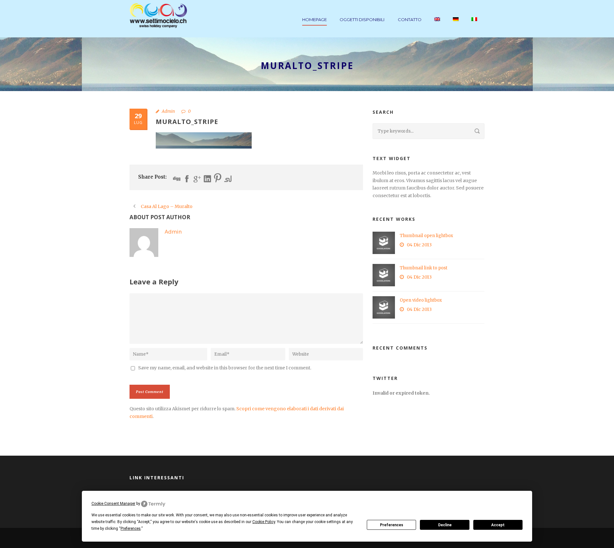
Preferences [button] (131, 528)
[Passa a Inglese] (437, 26)
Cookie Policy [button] (263, 522)
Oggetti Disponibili (362, 19)
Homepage (314, 19)
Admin (168, 111)
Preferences (391, 525)
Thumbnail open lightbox (426, 235)
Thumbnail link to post (423, 268)
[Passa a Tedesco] (455, 26)
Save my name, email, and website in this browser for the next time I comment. (224, 368)
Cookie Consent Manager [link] (113, 503)
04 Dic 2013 (419, 245)
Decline (445, 525)
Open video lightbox (421, 300)
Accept (498, 525)
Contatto (409, 19)
